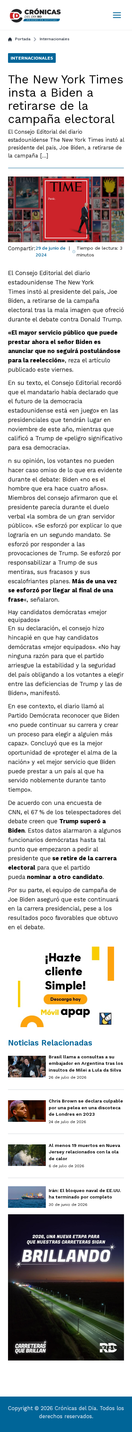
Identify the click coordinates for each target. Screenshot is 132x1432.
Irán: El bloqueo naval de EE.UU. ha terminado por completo (85, 1194)
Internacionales (55, 39)
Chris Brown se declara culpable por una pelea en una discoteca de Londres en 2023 (86, 1107)
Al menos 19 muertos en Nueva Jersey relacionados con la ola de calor (84, 1152)
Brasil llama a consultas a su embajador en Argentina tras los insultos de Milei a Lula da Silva (86, 1063)
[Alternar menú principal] (117, 15)
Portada (22, 39)
